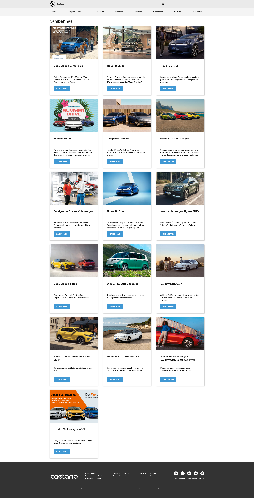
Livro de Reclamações (148, 473)
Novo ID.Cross (115, 65)
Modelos (100, 12)
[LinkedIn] (189, 473)
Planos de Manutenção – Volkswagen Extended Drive (177, 358)
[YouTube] (196, 473)
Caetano (53, 12)
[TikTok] (202, 473)
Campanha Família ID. (120, 138)
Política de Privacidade (121, 473)
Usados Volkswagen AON (69, 429)
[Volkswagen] (52, 4)
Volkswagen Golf (171, 283)
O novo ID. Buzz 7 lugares (122, 283)
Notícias (177, 12)
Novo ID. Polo (115, 211)
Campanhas (158, 12)
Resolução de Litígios (93, 478)
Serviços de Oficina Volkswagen (73, 211)
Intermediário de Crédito (94, 476)
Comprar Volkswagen (77, 12)
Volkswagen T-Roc (65, 283)
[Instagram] (183, 473)
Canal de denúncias (147, 476)
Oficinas (138, 12)
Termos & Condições (120, 476)
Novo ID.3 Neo (169, 65)
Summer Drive (62, 138)
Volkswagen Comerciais (68, 65)
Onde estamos (198, 12)
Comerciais (119, 12)
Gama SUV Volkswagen (174, 138)
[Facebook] (176, 473)
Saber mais (61, 89)
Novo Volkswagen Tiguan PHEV (180, 211)
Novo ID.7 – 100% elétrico (123, 356)
